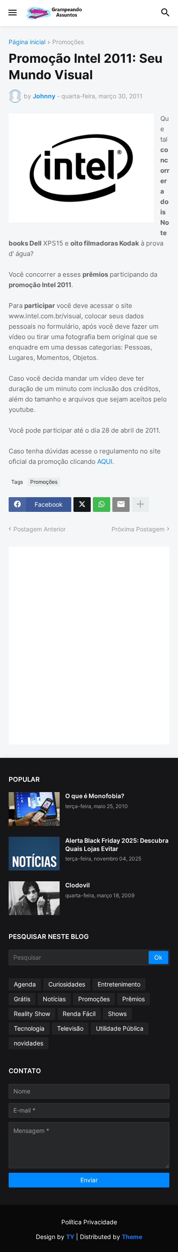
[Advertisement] (89, 644)
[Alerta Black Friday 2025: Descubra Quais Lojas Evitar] (34, 853)
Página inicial (27, 42)
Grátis (22, 999)
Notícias (54, 999)
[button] (12, 13)
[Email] (121, 504)
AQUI (104, 461)
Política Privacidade (89, 1222)
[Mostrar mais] (140, 504)
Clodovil (77, 885)
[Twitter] (82, 504)
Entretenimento (119, 984)
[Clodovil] (34, 898)
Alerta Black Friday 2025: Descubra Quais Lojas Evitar (116, 844)
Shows (117, 1013)
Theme (132, 1236)
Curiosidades (66, 984)
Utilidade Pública (119, 1028)
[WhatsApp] (101, 504)
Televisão (70, 1028)
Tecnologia (29, 1028)
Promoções (68, 42)
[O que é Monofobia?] (34, 809)
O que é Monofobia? (94, 795)
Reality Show (32, 1013)
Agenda (25, 984)
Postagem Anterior (39, 529)
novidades (28, 1043)
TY (70, 1236)
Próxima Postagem (138, 529)
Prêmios (133, 999)
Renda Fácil (79, 1013)
